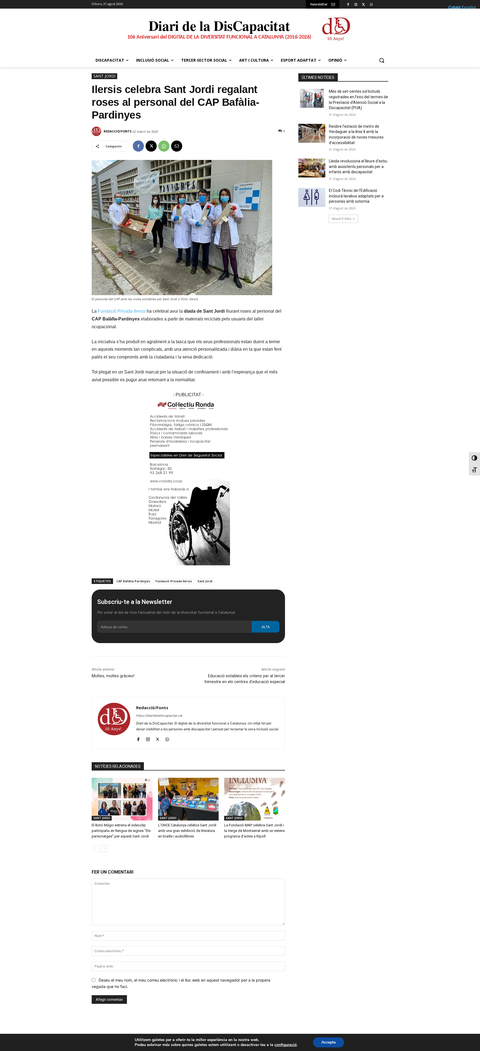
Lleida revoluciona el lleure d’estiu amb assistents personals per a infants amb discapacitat (358, 166)
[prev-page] (95, 848)
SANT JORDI (104, 76)
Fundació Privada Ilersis (122, 311)
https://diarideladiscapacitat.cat (159, 716)
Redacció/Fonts (118, 131)
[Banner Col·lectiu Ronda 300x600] (188, 569)
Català (454, 7)
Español (469, 7)
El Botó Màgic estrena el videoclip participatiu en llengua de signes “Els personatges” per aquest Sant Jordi (121, 830)
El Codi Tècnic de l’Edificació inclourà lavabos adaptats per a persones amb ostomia (356, 196)
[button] (381, 60)
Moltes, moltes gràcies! (113, 675)
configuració (285, 1044)
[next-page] (104, 848)
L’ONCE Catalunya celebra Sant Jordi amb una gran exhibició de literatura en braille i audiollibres (187, 830)
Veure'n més (341, 218)
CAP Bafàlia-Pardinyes (133, 581)
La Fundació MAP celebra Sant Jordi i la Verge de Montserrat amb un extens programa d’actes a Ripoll (254, 830)
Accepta (328, 1042)
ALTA (266, 627)
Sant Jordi (205, 581)
